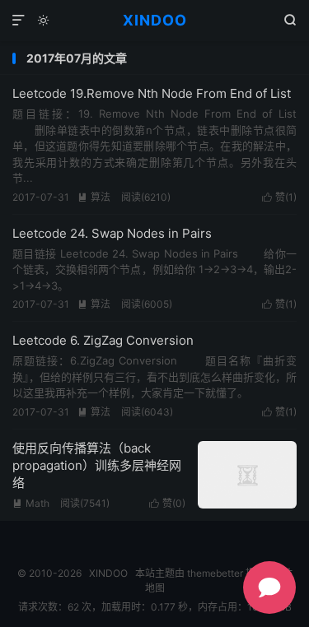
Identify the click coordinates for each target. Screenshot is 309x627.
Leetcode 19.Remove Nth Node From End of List (151, 93)
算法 (93, 197)
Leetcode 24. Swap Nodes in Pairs (112, 233)
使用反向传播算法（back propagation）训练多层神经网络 (96, 465)
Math (30, 503)
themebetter (215, 573)
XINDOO (155, 20)
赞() (279, 197)
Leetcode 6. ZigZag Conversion (103, 340)
